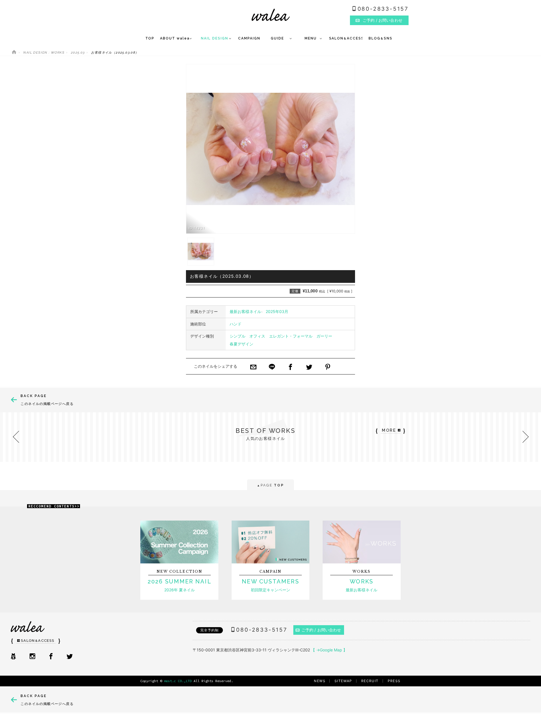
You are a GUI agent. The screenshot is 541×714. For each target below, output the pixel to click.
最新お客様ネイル (245, 311)
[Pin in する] (328, 367)
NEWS (319, 681)
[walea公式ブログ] (13, 656)
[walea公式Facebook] (51, 656)
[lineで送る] (272, 367)
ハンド (235, 323)
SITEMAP (343, 681)
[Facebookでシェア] (290, 367)
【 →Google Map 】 (329, 649)
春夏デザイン (241, 343)
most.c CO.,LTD (178, 681)
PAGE (270, 485)
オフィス (257, 336)
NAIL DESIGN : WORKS (43, 52)
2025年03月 (277, 311)
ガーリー (324, 336)
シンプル (237, 336)
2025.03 (78, 52)
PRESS (394, 681)
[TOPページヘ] (14, 52)
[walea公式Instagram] (32, 656)
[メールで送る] (253, 367)
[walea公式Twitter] (69, 656)
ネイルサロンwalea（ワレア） (271, 14)
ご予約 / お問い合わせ (321, 629)
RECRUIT (370, 681)
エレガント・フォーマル (290, 336)
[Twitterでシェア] (309, 367)
